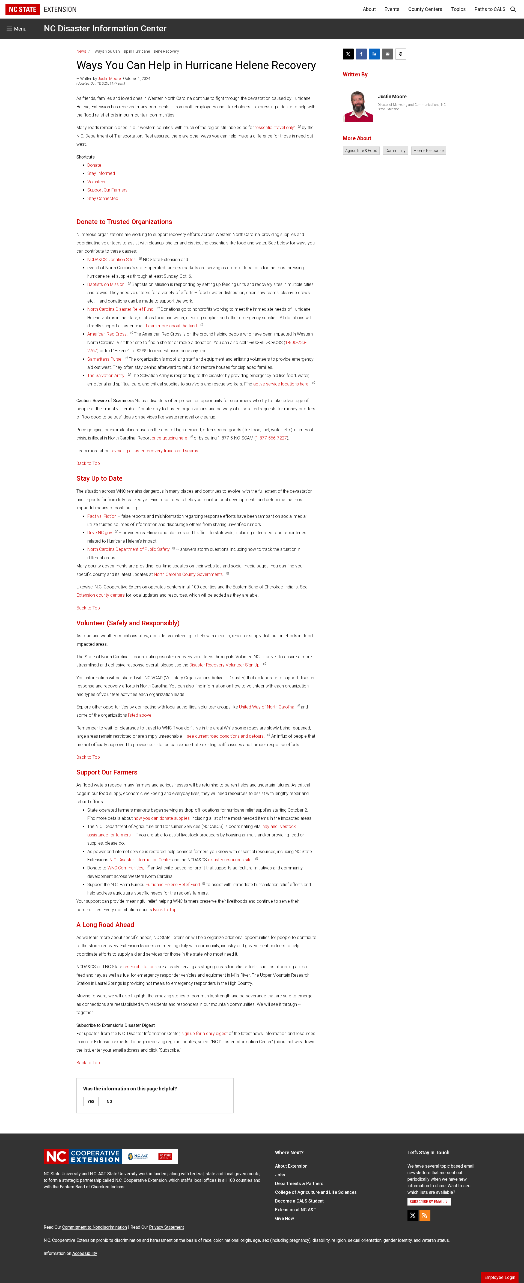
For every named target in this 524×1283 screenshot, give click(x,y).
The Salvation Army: (106, 375)
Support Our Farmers (107, 190)
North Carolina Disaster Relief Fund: (120, 309)
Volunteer (96, 181)
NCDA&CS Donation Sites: (111, 259)
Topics (458, 9)
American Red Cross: (107, 334)
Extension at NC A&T (295, 1209)
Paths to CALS (490, 9)
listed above (139, 715)
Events (392, 9)
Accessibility (84, 1253)
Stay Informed (101, 173)
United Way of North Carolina (266, 707)
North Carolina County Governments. (189, 574)
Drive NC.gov (99, 532)
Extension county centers (100, 595)
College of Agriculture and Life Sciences (316, 1192)
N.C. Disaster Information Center (140, 859)
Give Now (284, 1218)
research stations (140, 966)
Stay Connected (102, 198)
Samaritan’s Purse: (104, 359)
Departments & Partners (299, 1183)
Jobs (280, 1174)
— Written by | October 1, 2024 (113, 78)
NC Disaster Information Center (105, 28)
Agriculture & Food (361, 150)
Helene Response (428, 150)
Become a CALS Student (299, 1201)
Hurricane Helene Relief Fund (172, 884)
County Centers (425, 9)
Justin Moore (109, 78)
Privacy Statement (166, 1227)
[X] (412, 1215)
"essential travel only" (275, 127)
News (81, 51)
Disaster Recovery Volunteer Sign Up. (225, 665)
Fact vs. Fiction (102, 516)
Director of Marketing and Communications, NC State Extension (412, 107)
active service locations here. (281, 384)
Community (395, 150)
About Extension (291, 1166)
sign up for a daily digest (204, 1033)
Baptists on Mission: (106, 284)
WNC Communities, (126, 868)
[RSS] (424, 1215)
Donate (94, 165)
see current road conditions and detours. (226, 736)
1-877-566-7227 (271, 438)
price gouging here (169, 438)
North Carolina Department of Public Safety (128, 549)
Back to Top (88, 463)
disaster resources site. (230, 859)
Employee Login (499, 1277)
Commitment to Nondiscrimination (94, 1227)
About (369, 9)
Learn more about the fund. (172, 325)
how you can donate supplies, (162, 818)
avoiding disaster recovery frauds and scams (155, 450)
